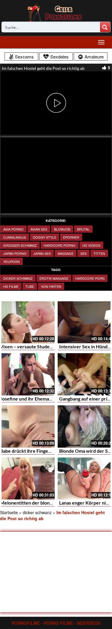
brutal (83, 229)
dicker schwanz (18, 278)
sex (83, 253)
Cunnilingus (14, 237)
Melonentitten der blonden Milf (33, 502)
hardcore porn (90, 278)
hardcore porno (60, 245)
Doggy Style (44, 237)
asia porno (13, 229)
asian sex (38, 229)
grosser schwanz (20, 245)
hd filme (11, 286)
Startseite (9, 512)
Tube (29, 286)
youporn (11, 261)
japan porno (15, 253)
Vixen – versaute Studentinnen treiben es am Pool (53, 346)
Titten (99, 253)
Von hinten (51, 286)
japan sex (42, 253)
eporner (71, 237)
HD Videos (91, 245)
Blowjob (62, 229)
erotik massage (53, 278)
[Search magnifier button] (105, 27)
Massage (65, 253)
